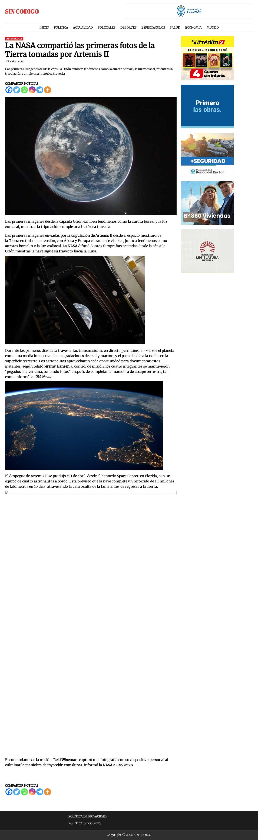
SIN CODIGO (22, 11)
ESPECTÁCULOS (153, 27)
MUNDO (213, 27)
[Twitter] (16, 89)
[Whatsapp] (24, 89)
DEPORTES (128, 27)
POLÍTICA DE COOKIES (84, 823)
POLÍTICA (61, 27)
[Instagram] (32, 89)
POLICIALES (106, 27)
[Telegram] (39, 89)
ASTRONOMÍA (14, 38)
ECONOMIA (193, 27)
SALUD (175, 27)
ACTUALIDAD (83, 27)
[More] (47, 89)
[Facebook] (8, 89)
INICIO (44, 27)
